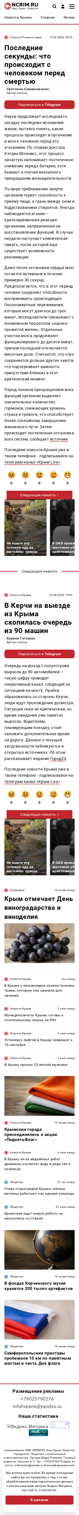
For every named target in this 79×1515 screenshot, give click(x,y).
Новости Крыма (20, 595)
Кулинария (17, 890)
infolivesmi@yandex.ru (37, 1406)
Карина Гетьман (21, 638)
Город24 (58, 758)
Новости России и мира (26, 37)
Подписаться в (39, 105)
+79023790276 (37, 1399)
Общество (16, 1182)
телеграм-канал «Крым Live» (32, 462)
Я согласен (39, 1500)
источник (59, 439)
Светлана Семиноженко (28, 89)
